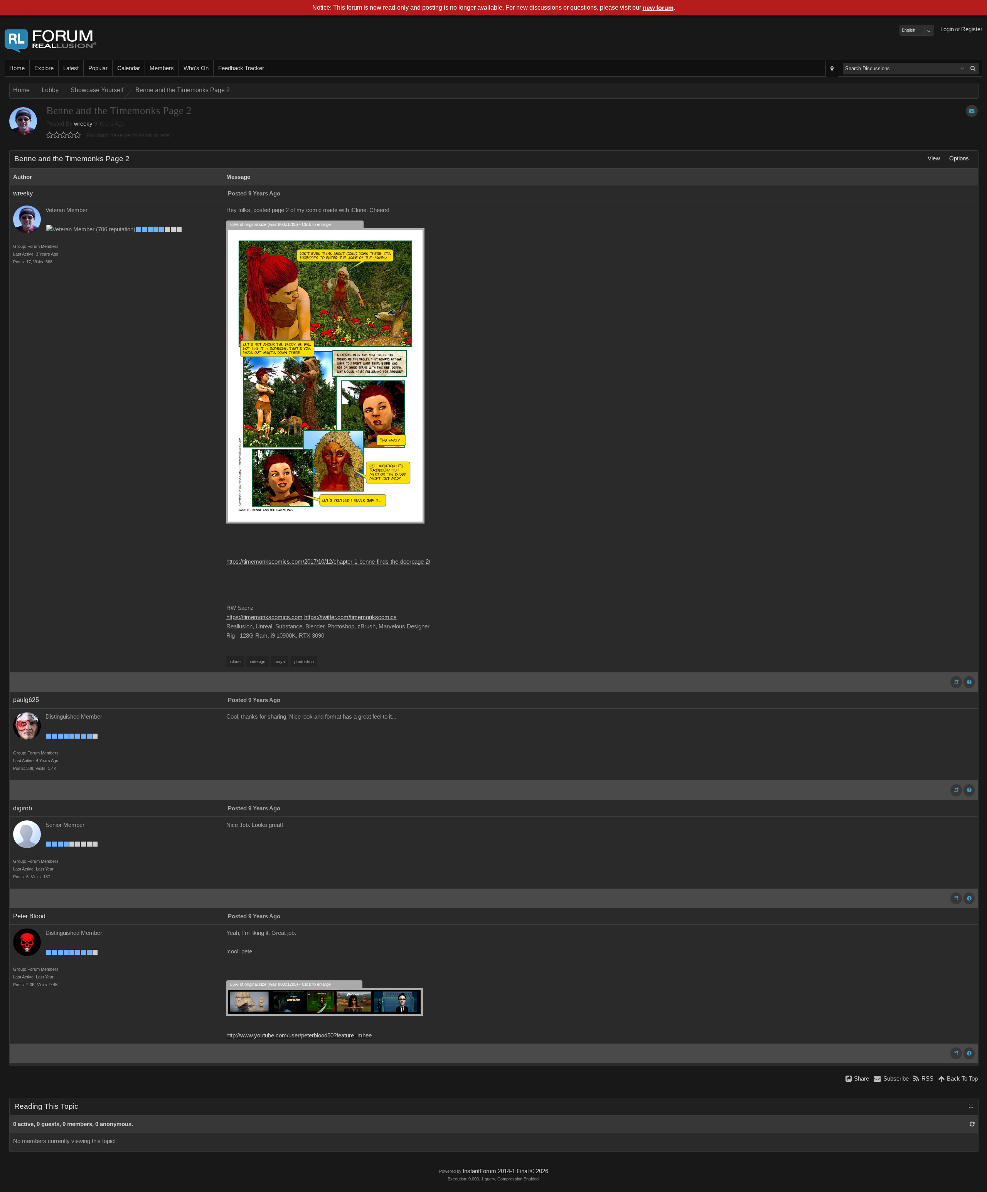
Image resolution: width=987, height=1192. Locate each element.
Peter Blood (29, 916)
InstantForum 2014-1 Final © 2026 (505, 1171)
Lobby (50, 90)
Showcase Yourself (97, 90)
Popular (98, 68)
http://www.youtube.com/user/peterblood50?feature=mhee (299, 1035)
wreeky (83, 124)
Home (17, 68)
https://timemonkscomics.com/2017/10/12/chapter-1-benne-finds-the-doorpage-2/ (328, 562)
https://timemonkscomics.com (264, 617)
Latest (71, 68)
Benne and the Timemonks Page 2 (182, 90)
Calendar (128, 68)
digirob (22, 808)
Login (947, 29)
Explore (44, 68)
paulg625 (26, 700)
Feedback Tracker (241, 68)
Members (162, 68)
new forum (658, 8)
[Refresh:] (972, 1124)
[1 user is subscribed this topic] (972, 111)
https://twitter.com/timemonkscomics (350, 617)
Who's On (196, 68)
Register (971, 29)
